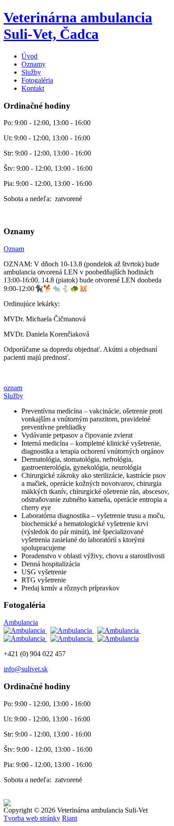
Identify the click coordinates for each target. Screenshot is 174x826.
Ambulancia (21, 622)
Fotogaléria (37, 80)
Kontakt (32, 88)
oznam (13, 388)
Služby (31, 72)
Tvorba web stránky (32, 818)
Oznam (14, 249)
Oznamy (33, 64)
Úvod (29, 56)
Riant (69, 818)
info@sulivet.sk (26, 669)
